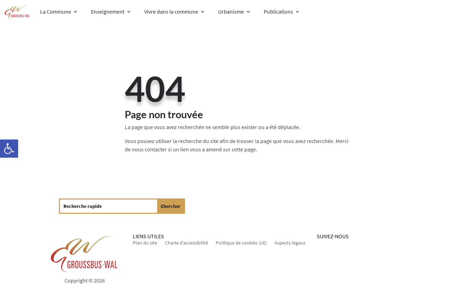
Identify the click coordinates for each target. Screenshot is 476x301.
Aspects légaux (290, 243)
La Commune (55, 11)
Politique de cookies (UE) (241, 243)
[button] (9, 149)
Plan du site (145, 243)
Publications (278, 11)
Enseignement (107, 11)
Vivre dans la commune (171, 11)
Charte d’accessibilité (186, 243)
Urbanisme (231, 11)
